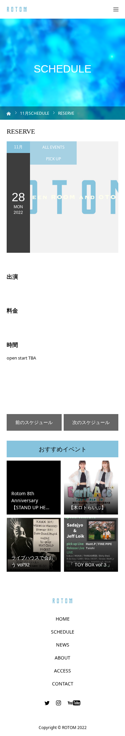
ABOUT (62, 658)
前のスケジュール (34, 422)
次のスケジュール (91, 422)
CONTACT (62, 683)
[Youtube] (73, 702)
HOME (63, 619)
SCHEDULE (62, 632)
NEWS (62, 645)
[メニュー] (115, 9)
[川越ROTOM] (17, 9)
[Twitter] (47, 702)
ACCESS (62, 670)
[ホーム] (9, 112)
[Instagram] (58, 702)
